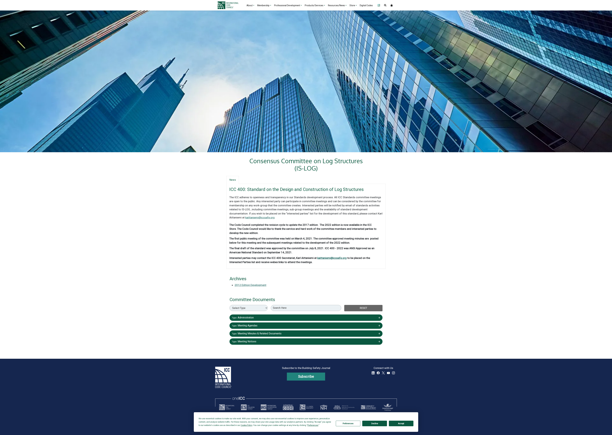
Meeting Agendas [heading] (306, 325)
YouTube (388, 373)
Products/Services (314, 5)
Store (352, 5)
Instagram (393, 373)
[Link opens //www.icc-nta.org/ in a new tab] (323, 407)
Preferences (348, 423)
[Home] (230, 5)
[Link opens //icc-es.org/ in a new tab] (247, 407)
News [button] (232, 179)
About (250, 5)
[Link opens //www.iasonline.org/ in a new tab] (268, 407)
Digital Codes (366, 5)
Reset (363, 308)
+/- (378, 316)
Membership (263, 5)
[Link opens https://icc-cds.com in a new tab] (368, 407)
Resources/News (336, 5)
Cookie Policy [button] (246, 425)
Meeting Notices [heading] (306, 341)
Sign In (391, 5)
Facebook (378, 373)
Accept (401, 423)
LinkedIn (373, 373)
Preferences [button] (312, 425)
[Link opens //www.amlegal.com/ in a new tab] (387, 407)
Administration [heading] (306, 317)
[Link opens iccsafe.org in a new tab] (226, 407)
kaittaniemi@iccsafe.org (260, 217)
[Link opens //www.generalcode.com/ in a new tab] (288, 407)
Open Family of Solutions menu (379, 5)
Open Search (385, 5)
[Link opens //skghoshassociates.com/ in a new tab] (306, 407)
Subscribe (306, 376)
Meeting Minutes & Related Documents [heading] (306, 333)
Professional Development (287, 5)
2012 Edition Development (250, 285)
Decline (374, 423)
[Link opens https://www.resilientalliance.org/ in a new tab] (344, 407)
